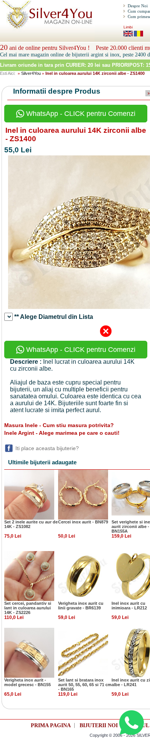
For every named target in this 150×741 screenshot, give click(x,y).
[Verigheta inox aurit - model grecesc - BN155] (29, 652)
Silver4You (31, 73)
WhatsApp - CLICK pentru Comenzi (79, 113)
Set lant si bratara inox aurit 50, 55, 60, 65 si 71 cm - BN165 (85, 684)
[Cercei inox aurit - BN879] (83, 494)
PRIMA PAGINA (51, 725)
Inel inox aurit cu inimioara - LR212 (129, 605)
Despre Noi (138, 5)
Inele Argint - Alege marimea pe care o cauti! (62, 433)
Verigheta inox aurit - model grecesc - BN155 (27, 682)
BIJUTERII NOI (99, 725)
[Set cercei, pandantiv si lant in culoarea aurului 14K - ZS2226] (29, 575)
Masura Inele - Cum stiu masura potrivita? (59, 425)
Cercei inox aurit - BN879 (83, 522)
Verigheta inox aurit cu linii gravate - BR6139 (80, 605)
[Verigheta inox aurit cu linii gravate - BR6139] (83, 575)
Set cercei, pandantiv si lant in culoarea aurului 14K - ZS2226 (27, 608)
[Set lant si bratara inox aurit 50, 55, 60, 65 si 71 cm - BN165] (83, 652)
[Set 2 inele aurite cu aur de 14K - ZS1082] (29, 494)
